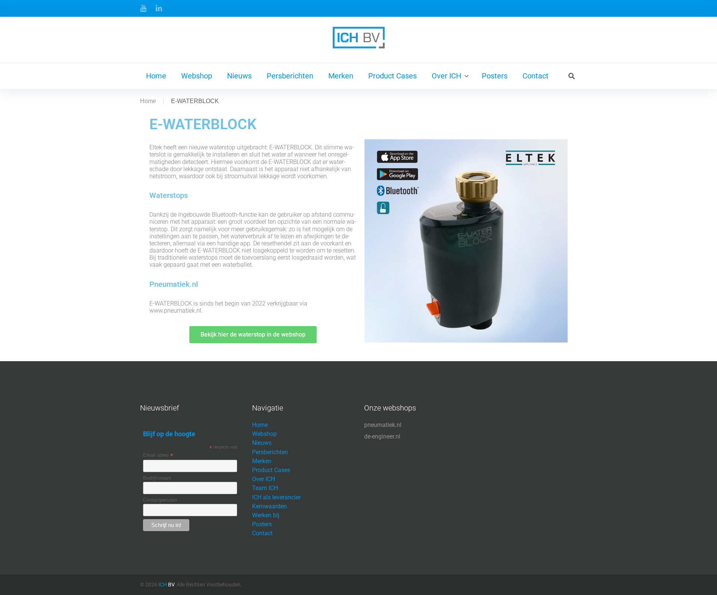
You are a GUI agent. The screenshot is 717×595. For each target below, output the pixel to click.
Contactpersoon (160, 500)
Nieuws (239, 75)
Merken (340, 75)
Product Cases (392, 75)
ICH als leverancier (276, 497)
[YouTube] (143, 8)
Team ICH (265, 488)
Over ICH (446, 75)
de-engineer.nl (382, 436)
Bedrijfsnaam (157, 478)
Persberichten (290, 75)
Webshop (196, 75)
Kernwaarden (269, 506)
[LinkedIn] (159, 8)
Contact (535, 75)
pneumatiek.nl (382, 424)
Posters (495, 75)
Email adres (158, 455)
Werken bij (265, 515)
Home (156, 75)
